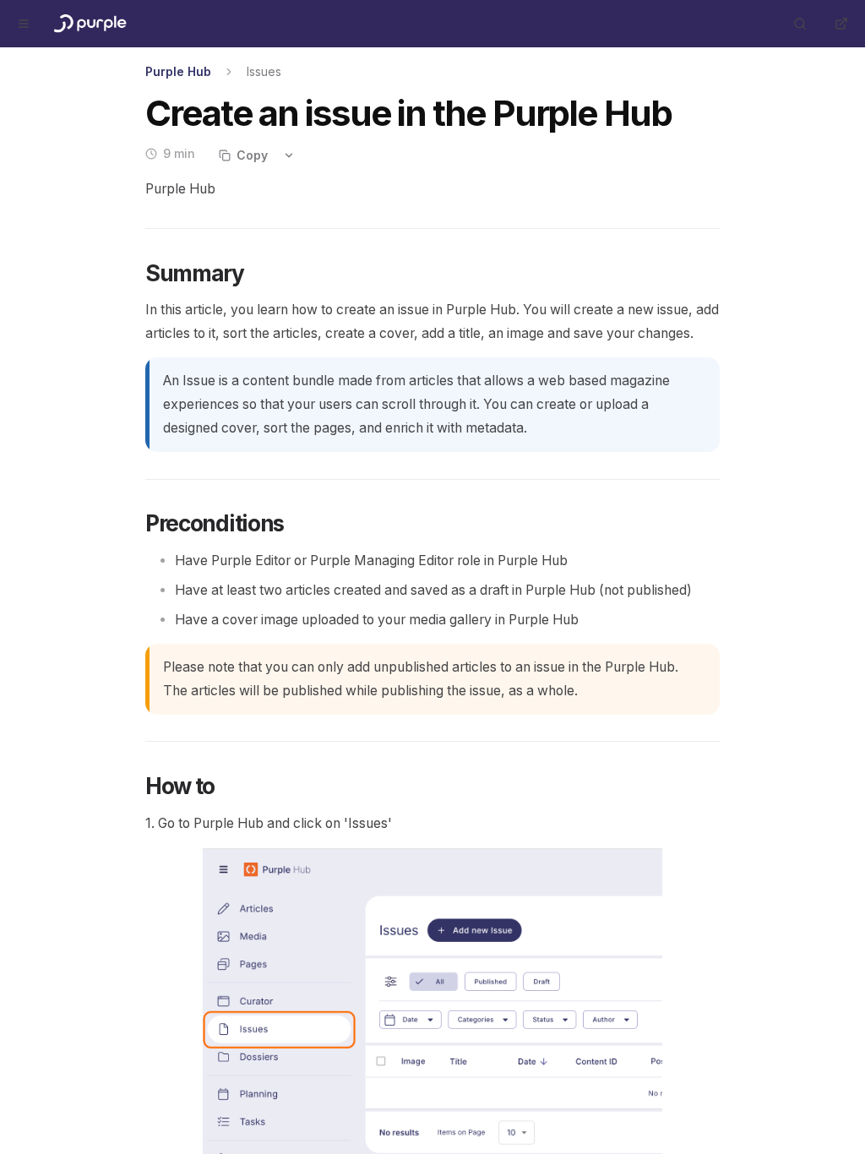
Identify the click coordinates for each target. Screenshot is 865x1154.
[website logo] (88, 23)
